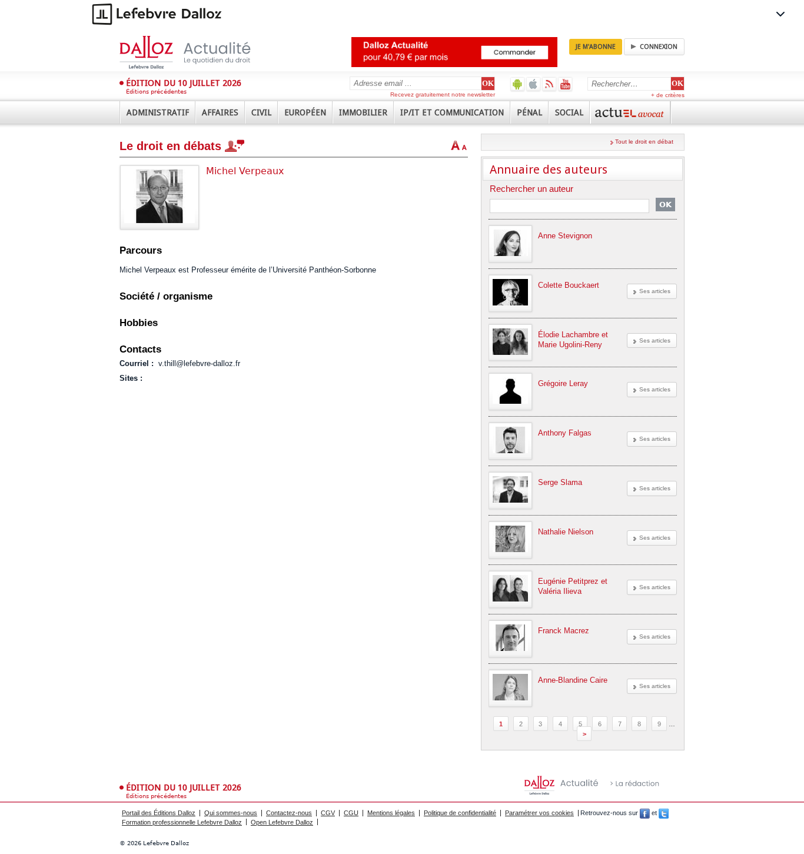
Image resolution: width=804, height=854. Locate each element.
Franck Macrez (563, 630)
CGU (351, 812)
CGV (328, 812)
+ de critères (668, 95)
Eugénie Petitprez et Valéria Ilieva (572, 586)
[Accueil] (197, 52)
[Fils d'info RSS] (549, 83)
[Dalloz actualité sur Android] (518, 83)
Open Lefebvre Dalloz (282, 822)
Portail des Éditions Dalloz (158, 812)
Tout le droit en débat (644, 141)
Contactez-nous (289, 812)
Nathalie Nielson (565, 531)
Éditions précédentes (156, 91)
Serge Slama (560, 482)
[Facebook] (645, 812)
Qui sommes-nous (230, 812)
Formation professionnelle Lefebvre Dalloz (182, 822)
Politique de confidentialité (460, 812)
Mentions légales (391, 812)
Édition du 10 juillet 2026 (183, 83)
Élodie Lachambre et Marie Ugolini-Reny (573, 339)
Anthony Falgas (565, 432)
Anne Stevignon (565, 235)
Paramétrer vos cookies (539, 812)
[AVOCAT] (630, 112)
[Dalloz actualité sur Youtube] (565, 83)
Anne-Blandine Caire (572, 680)
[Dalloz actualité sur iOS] (533, 83)
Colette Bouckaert (568, 285)
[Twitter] (664, 812)
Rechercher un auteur (531, 189)
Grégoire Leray (563, 383)
